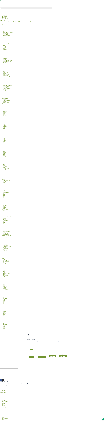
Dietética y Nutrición (9, 21)
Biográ (4, 114)
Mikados (4, 249)
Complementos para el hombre (7, 60)
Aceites (4, 82)
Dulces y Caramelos (6, 36)
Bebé (3, 84)
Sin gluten (4, 207)
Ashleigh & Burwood (6, 110)
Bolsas (5, 46)
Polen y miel (5, 49)
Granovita (4, 287)
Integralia (4, 140)
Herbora (4, 136)
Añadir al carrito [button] (52, 356)
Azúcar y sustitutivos (6, 30)
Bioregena (4, 115)
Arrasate (4, 262)
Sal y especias (5, 50)
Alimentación (4, 21)
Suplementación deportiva (6, 76)
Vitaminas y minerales (6, 234)
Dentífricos (4, 247)
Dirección (3, 399)
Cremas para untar (5, 34)
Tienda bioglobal (6, 409)
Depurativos (4, 63)
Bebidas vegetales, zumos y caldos (8, 32)
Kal (3, 142)
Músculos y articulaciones (6, 70)
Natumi (4, 151)
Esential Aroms (5, 126)
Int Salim (4, 139)
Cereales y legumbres (6, 33)
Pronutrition (4, 156)
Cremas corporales (5, 87)
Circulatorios (5, 58)
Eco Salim (4, 122)
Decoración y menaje (31, 21)
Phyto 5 (4, 155)
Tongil (4, 170)
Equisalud (4, 125)
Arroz (4, 183)
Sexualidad (4, 73)
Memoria (4, 69)
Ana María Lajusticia (6, 261)
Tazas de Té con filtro (6, 102)
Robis (4, 314)
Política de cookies (5, 414)
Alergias (4, 56)
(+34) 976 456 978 (2, 390)
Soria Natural (5, 166)
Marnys (4, 300)
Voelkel (4, 327)
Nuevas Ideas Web (18, 409)
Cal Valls (4, 116)
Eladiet (4, 124)
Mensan (4, 302)
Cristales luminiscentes (6, 100)
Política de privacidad (5, 418)
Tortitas (4, 208)
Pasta (4, 48)
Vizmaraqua (4, 171)
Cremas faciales (5, 90)
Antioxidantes (5, 57)
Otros (4, 71)
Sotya (4, 167)
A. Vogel (4, 104)
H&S (3, 137)
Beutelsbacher (5, 111)
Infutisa (4, 138)
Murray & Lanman (5, 150)
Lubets (4, 144)
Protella (4, 157)
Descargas (3, 400)
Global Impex (5, 131)
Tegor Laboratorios (5, 169)
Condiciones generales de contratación (7, 416)
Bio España (4, 112)
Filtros (5, 47)
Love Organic (5, 143)
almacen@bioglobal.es (3, 392)
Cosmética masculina (6, 86)
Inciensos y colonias (6, 248)
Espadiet (4, 127)
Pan (3, 44)
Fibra (3, 38)
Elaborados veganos (6, 37)
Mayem (4, 301)
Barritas (4, 31)
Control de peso (5, 62)
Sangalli (4, 163)
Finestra (4, 129)
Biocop (4, 113)
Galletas (4, 194)
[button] (26, 177)
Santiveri (4, 164)
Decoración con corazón (6, 118)
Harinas (4, 195)
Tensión (4, 77)
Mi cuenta (3, 403)
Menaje (4, 196)
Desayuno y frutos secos (6, 35)
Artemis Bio (4, 109)
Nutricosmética (25, 21)
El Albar (4, 123)
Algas (4, 182)
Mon (3, 149)
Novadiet (4, 153)
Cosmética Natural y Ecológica (17, 21)
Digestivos (4, 64)
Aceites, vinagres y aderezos (7, 25)
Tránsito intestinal (5, 78)
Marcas (36, 21)
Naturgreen (4, 152)
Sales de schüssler (5, 72)
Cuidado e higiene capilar (6, 88)
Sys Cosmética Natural (6, 168)
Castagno (4, 117)
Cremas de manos (5, 89)
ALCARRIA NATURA (6, 260)
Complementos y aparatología (7, 85)
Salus (4, 162)
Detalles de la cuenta (5, 401)
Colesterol (4, 59)
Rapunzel (4, 158)
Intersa (4, 141)
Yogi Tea (4, 328)
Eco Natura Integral (5, 275)
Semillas (4, 51)
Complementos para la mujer (7, 61)
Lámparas (4, 101)
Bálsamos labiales (5, 83)
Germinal (4, 130)
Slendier (4, 165)
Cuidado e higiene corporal (7, 91)
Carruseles (4, 99)
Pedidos (3, 398)
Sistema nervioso (5, 75)
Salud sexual (5, 96)
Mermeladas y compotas (6, 43)
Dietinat (4, 274)
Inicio (1, 21)
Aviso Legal (3, 417)
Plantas (4, 45)
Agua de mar (5, 181)
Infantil (4, 222)
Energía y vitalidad (5, 220)
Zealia (4, 175)
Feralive (4, 128)
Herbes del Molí (5, 135)
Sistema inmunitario (6, 74)
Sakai (4, 315)
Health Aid (4, 288)
